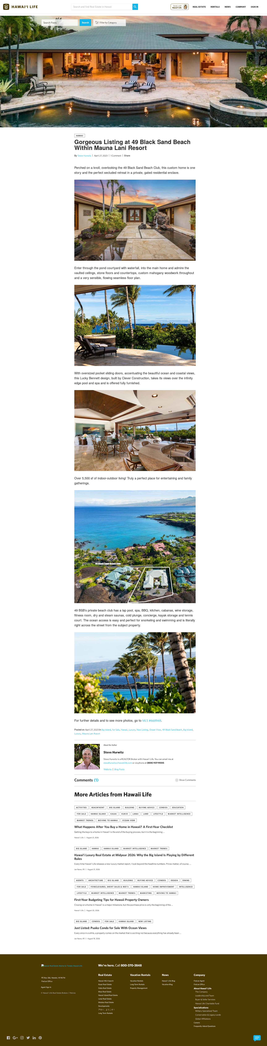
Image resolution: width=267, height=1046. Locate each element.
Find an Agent (199, 981)
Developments (103, 1006)
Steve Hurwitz (84, 155)
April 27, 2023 (101, 155)
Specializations (201, 1007)
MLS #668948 (151, 720)
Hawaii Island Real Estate (108, 995)
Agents (80, 880)
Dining (185, 880)
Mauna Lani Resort (91, 733)
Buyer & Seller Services (205, 999)
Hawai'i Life (79, 837)
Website (108, 769)
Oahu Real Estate (105, 988)
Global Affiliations (203, 1019)
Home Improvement (163, 887)
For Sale (116, 729)
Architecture (95, 880)
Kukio (124, 814)
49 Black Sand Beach (172, 729)
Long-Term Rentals (137, 984)
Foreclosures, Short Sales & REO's (110, 887)
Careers (197, 1022)
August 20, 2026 (92, 910)
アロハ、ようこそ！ (106, 1009)
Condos (163, 807)
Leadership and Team (204, 995)
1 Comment (115, 155)
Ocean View (155, 729)
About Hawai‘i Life (202, 988)
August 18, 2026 (93, 938)
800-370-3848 (131, 965)
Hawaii (79, 135)
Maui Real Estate (104, 991)
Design (174, 880)
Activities (81, 807)
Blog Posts (119, 769)
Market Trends (85, 820)
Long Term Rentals (105, 1013)
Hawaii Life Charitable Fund (207, 1003)
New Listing (142, 729)
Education (178, 807)
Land (146, 814)
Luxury (132, 729)
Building (129, 807)
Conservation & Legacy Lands (208, 1015)
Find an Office (46, 981)
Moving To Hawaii (108, 820)
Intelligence (186, 887)
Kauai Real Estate (105, 984)
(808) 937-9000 (155, 762)
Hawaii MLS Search (105, 981)
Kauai (113, 814)
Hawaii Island (98, 814)
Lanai (136, 814)
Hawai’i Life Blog (168, 981)
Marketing (146, 893)
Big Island (106, 729)
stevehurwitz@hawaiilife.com (118, 762)
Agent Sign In (46, 987)
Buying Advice (147, 807)
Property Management (138, 988)
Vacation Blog (167, 984)
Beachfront (98, 807)
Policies (73, 993)
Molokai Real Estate (106, 1002)
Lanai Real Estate (105, 999)
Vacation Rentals (136, 981)
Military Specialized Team (206, 1011)
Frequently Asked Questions (204, 1026)
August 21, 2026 (92, 837)
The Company (201, 991)
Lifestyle (158, 814)
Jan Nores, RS (79, 869)
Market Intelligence (179, 814)
